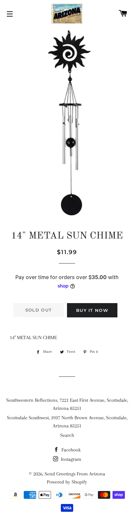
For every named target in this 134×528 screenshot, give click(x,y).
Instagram (70, 459)
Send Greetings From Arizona (75, 474)
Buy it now (92, 310)
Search (67, 435)
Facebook (70, 450)
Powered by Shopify (67, 482)
